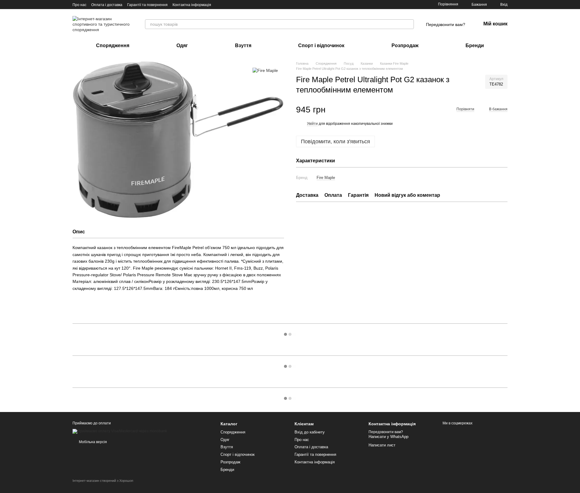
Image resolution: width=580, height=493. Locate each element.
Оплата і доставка (106, 5)
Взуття (243, 45)
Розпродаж (405, 45)
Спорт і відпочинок (321, 45)
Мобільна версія (92, 442)
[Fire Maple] (265, 70)
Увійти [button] (312, 124)
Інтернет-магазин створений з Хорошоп (102, 480)
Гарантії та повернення (147, 5)
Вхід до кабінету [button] (310, 432)
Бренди (475, 45)
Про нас (79, 5)
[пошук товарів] (409, 24)
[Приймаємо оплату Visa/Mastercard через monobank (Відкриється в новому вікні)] (119, 431)
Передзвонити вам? (445, 24)
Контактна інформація (191, 5)
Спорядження (112, 45)
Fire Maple (326, 177)
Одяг (182, 45)
